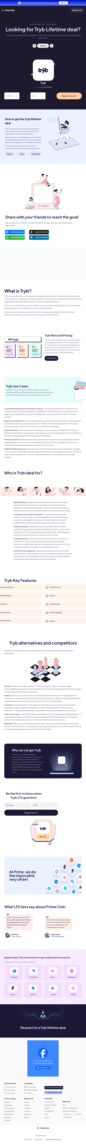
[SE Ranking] (14, 971)
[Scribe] (52, 971)
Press (46, 1114)
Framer (13, 994)
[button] (15, 232)
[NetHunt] (33, 988)
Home (32, 24)
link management (11, 299)
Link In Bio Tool (39, 24)
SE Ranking (14, 977)
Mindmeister (72, 977)
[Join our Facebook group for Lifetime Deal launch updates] (43, 1053)
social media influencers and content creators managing (31, 305)
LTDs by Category (10, 1099)
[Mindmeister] (72, 971)
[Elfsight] (73, 988)
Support (47, 1108)
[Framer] (13, 988)
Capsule (53, 994)
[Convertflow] (33, 971)
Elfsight (73, 994)
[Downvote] (51, 46)
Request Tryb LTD (69, 96)
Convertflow (33, 977)
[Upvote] (34, 46)
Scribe (52, 977)
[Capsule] (53, 988)
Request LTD (28, 1099)
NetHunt (33, 994)
